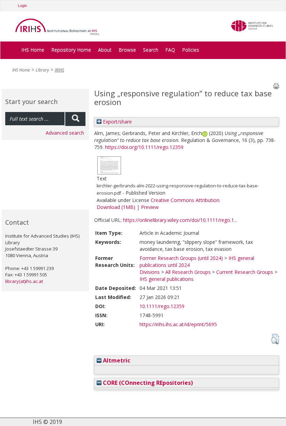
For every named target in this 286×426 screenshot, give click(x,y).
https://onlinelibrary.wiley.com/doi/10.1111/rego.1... (180, 220)
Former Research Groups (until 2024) (181, 258)
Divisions (150, 272)
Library (42, 70)
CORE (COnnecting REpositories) (147, 383)
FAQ (170, 49)
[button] (275, 339)
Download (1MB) (116, 207)
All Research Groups (188, 272)
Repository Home (71, 49)
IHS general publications (167, 279)
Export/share (116, 121)
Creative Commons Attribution (185, 200)
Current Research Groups (244, 272)
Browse (127, 49)
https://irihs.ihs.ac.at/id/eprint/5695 (178, 324)
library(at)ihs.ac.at (24, 281)
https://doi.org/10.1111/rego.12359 (144, 147)
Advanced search (65, 132)
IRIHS (59, 70)
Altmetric (115, 360)
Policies (190, 49)
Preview (150, 207)
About (105, 49)
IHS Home (32, 49)
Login (22, 5)
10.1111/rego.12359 (162, 306)
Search (150, 49)
